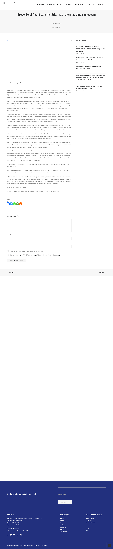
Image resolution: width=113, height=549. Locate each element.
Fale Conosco (63, 531)
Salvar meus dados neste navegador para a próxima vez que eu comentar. (26, 251)
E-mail (9, 243)
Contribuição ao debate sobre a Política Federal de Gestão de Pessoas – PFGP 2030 (89, 59)
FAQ (94, 4)
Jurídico (52, 4)
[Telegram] (11, 203)
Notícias (62, 525)
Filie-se (61, 523)
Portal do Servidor (90, 523)
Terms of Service (53, 255)
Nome (9, 235)
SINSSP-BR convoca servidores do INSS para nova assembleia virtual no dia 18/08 (89, 87)
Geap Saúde (89, 520)
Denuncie (62, 529)
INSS (60, 4)
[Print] (20, 203)
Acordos (62, 520)
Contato (101, 4)
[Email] (17, 203)
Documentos (63, 527)
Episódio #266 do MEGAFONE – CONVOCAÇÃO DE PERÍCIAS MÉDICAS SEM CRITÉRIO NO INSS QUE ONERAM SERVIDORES (91, 49)
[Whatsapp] (14, 203)
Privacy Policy (41, 255)
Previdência (79, 4)
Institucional (39, 4)
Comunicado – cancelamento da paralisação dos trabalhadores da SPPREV (88, 68)
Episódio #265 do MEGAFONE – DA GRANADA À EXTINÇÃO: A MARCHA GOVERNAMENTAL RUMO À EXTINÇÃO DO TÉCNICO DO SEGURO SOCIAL (91, 77)
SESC (88, 4)
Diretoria (62, 518)
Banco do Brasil (90, 518)
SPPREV (68, 4)
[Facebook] (8, 203)
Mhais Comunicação (42, 545)
